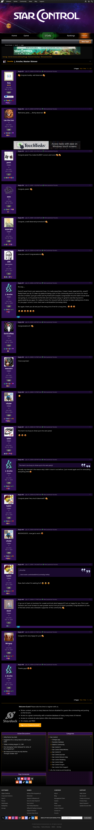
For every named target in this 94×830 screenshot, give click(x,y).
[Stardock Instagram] (28, 778)
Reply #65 (21, 564)
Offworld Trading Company (34, 808)
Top (90, 71)
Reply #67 (21, 632)
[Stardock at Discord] (20, 782)
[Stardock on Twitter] (15, 778)
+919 (9, 415)
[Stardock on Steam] (32, 778)
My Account (83, 796)
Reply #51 (21, 71)
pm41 (9, 162)
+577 (9, 450)
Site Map (59, 827)
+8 (8, 273)
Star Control (30, 803)
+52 (9, 206)
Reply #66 (21, 599)
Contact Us (57, 810)
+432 (9, 653)
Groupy (3, 808)
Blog (36, 1)
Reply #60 (21, 392)
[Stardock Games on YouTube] (22, 778)
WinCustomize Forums (50, 71)
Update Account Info (85, 805)
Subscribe (87, 818)
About (56, 793)
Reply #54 (21, 185)
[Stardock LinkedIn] (27, 782)
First (81, 68)
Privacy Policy (36, 827)
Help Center (83, 793)
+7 (8, 174)
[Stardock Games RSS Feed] (30, 782)
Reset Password (84, 803)
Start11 (3, 798)
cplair (9, 438)
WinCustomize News (46, 57)
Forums (56, 813)
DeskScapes (4, 803)
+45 (9, 306)
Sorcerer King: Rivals (32, 813)
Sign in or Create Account (30, 725)
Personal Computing (33, 57)
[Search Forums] (92, 1)
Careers (56, 801)
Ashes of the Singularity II (34, 793)
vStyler (9, 403)
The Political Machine (32, 805)
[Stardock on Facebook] (18, 778)
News (30, 1)
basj (8, 83)
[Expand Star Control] (49, 737)
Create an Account (85, 798)
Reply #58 (21, 322)
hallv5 (8, 506)
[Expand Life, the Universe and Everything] (49, 770)
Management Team (59, 798)
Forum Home (8, 45)
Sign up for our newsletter (50, 818)
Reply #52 (21, 109)
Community (23, 1)
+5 (8, 622)
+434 (9, 380)
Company (57, 790)
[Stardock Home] (2, 1)
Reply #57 (21, 283)
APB (8, 262)
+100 (9, 129)
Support (42, 1)
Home (4, 57)
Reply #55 (21, 218)
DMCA (53, 827)
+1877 (8, 92)
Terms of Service (45, 827)
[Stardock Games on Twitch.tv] (25, 778)
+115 (9, 345)
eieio (9, 197)
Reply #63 (21, 494)
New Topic (85, 42)
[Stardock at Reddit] (17, 782)
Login (22, 45)
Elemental (29, 796)
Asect (9, 611)
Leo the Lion (9, 120)
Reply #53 (21, 151)
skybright (9, 229)
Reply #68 (21, 664)
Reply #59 (21, 357)
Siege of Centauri (31, 810)
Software (8, 1)
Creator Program (59, 808)
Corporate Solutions (6, 796)
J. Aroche (8, 294)
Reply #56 (21, 250)
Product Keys (83, 801)
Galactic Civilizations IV (33, 798)
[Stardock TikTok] (23, 782)
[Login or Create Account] (85, 1)
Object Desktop (5, 793)
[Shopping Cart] (88, 1)
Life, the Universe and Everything (17, 57)
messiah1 (9, 368)
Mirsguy (9, 643)
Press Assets (57, 805)
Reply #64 (21, 529)
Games (15, 1)
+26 (9, 518)
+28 (9, 241)
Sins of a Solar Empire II (33, 801)
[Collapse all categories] (91, 737)
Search (16, 45)
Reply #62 (21, 459)
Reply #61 (21, 427)
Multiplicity (4, 805)
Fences (3, 801)
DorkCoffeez (9, 333)
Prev (84, 68)
